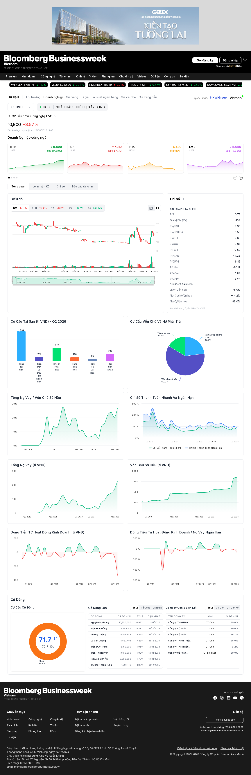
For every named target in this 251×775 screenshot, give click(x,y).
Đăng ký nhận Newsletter (90, 731)
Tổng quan (18, 186)
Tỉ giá (85, 97)
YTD (39, 208)
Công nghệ (35, 719)
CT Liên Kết (233, 607)
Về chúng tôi (121, 719)
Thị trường (33, 97)
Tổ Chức (145, 607)
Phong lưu (34, 731)
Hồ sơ (53, 731)
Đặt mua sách (83, 725)
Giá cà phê (128, 97)
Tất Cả (134, 607)
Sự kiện (184, 76)
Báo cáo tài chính (83, 186)
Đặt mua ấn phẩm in (86, 719)
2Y (76, 208)
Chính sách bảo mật (232, 748)
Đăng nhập (230, 60)
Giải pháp (12, 731)
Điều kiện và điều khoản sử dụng (197, 748)
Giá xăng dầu (148, 97)
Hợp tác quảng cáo (225, 719)
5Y (95, 208)
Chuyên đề (56, 719)
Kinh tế (32, 725)
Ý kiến (54, 725)
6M (20, 208)
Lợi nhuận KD (41, 186)
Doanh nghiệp (53, 97)
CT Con (220, 607)
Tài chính (12, 725)
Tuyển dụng (121, 725)
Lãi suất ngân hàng (105, 97)
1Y (58, 208)
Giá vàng (72, 97)
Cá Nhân (157, 607)
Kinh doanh (13, 719)
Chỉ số (61, 186)
